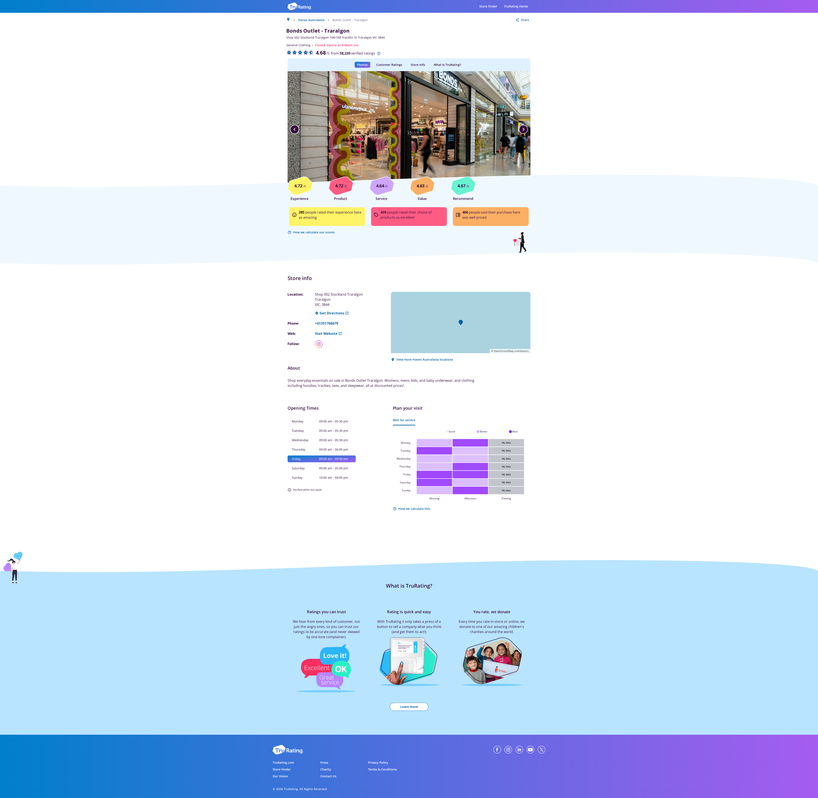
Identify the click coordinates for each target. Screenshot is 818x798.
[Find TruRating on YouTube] (530, 749)
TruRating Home (516, 6)
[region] (409, 129)
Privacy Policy (378, 762)
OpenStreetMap (503, 351)
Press (324, 762)
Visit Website (326, 333)
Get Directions (332, 313)
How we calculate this (414, 509)
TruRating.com (283, 762)
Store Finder (488, 6)
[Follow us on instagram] (320, 344)
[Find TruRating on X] (541, 749)
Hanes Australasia (311, 20)
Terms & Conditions (382, 769)
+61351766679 (326, 323)
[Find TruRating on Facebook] (497, 749)
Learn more (409, 707)
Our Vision (280, 776)
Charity (325, 769)
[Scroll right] (523, 129)
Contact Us (328, 776)
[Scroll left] (294, 129)
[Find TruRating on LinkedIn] (519, 749)
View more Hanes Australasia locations (424, 359)
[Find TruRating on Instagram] (508, 749)
